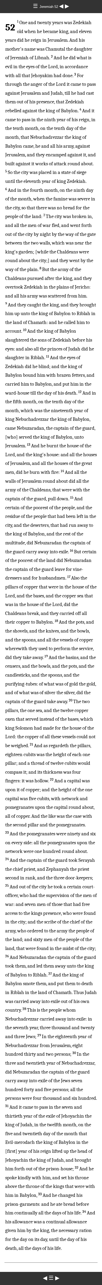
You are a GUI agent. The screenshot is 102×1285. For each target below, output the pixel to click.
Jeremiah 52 (49, 7)
